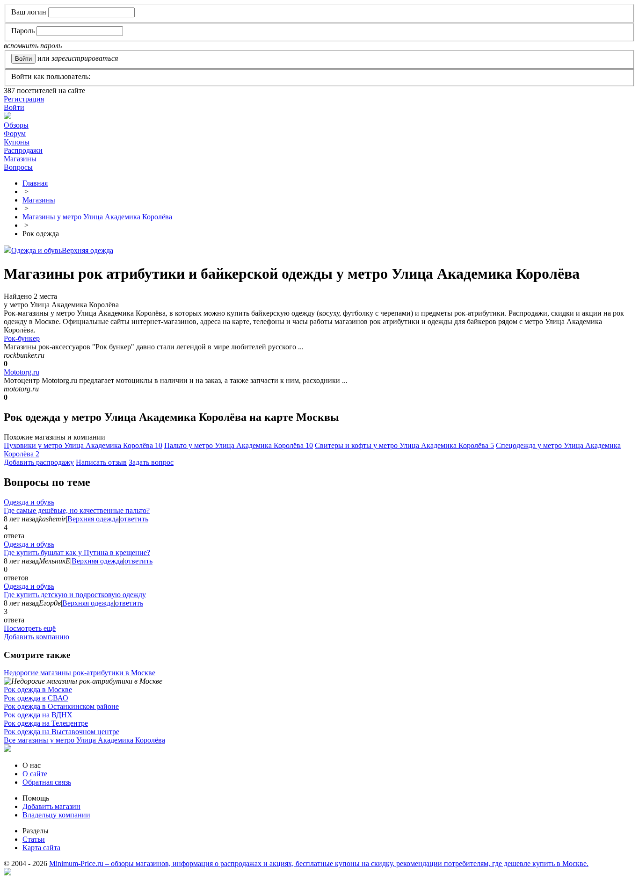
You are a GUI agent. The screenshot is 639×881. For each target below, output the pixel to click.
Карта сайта (41, 848)
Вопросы (18, 167)
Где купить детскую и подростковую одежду (75, 595)
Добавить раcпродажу (39, 462)
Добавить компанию (36, 637)
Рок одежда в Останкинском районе (61, 706)
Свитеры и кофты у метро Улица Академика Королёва (404, 445)
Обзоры (16, 125)
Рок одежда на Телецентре (46, 723)
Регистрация (24, 99)
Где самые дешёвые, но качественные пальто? (77, 510)
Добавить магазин (51, 806)
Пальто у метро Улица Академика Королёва (238, 445)
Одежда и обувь (36, 250)
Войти (14, 107)
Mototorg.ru (21, 372)
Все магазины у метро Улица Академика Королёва (84, 740)
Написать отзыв (101, 462)
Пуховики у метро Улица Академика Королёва (83, 445)
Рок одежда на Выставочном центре (61, 732)
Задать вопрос (151, 462)
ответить (134, 519)
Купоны (16, 142)
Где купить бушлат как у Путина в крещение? (77, 552)
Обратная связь (46, 782)
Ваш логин (28, 12)
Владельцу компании (56, 815)
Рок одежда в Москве (38, 689)
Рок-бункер (22, 338)
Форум (15, 133)
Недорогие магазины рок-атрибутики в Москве (79, 673)
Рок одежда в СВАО (36, 698)
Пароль (23, 31)
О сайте (34, 774)
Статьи (33, 839)
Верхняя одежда (87, 250)
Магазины (20, 159)
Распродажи (23, 150)
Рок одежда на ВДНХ (38, 715)
